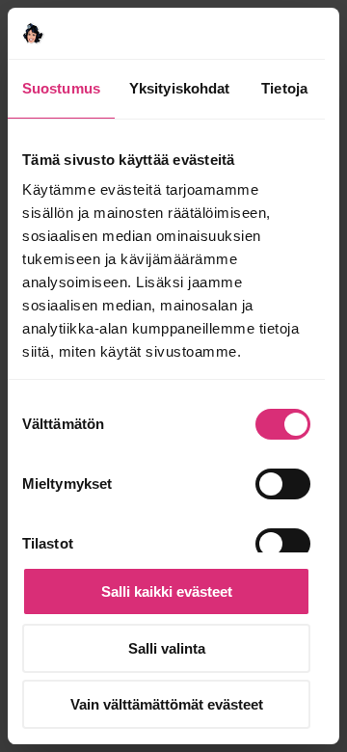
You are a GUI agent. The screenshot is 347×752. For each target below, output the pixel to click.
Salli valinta (166, 648)
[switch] (282, 484)
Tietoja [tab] (284, 88)
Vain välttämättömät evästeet (166, 704)
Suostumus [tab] (61, 88)
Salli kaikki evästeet (166, 591)
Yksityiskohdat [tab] (179, 88)
